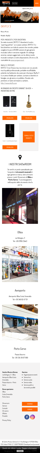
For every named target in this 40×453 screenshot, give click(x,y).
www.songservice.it (17, 60)
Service (4, 406)
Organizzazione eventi (30, 375)
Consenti (20, 451)
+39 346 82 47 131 (21, 299)
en (13, 3)
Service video (28, 382)
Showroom (5, 403)
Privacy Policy (6, 420)
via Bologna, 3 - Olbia (9, 375)
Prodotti (4, 416)
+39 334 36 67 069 (21, 357)
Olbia (4, 392)
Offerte (4, 413)
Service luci (27, 377)
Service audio (28, 380)
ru (16, 3)
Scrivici (29, 409)
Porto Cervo (6, 397)
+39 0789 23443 (21, 241)
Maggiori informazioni (29, 448)
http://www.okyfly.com (9, 83)
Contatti (4, 408)
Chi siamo (5, 411)
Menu (37, 3)
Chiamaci (30, 404)
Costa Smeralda (7, 394)
